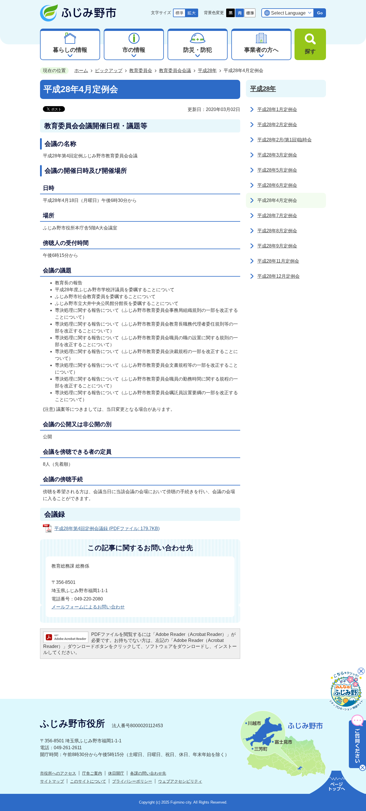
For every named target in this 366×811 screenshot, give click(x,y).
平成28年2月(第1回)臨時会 (284, 139)
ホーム (81, 70)
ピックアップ (108, 70)
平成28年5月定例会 (277, 170)
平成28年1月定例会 (277, 109)
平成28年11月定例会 (278, 261)
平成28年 (207, 70)
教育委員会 (140, 70)
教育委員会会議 (175, 70)
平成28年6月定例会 (277, 185)
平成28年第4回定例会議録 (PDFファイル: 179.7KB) (107, 528)
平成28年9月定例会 (277, 245)
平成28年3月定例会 (277, 154)
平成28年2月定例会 (277, 124)
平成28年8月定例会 (277, 230)
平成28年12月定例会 (278, 276)
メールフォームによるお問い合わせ (88, 606)
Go (320, 13)
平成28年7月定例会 (277, 215)
